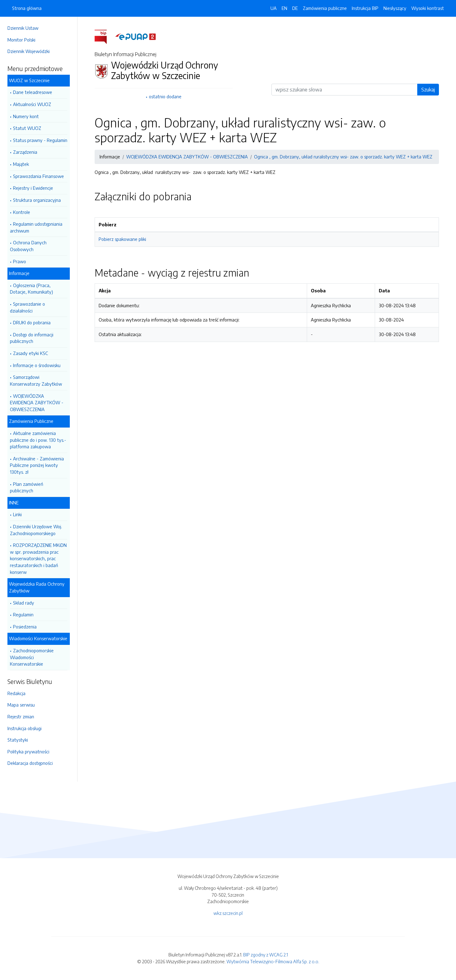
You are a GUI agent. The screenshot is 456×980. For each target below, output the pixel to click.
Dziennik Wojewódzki (28, 51)
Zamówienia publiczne (325, 8)
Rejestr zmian (20, 716)
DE (295, 8)
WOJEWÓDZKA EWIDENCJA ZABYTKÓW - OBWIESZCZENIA (36, 402)
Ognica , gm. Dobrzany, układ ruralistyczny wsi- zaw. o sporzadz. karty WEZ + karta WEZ (343, 156)
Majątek (21, 164)
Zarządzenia (25, 152)
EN (284, 8)
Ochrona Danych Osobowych (28, 246)
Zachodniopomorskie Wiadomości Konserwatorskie (32, 657)
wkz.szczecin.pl (228, 913)
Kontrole (21, 212)
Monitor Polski (21, 39)
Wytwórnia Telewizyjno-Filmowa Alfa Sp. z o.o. (272, 961)
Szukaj (428, 89)
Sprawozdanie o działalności (27, 307)
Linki (17, 514)
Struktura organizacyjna (37, 200)
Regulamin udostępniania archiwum (36, 227)
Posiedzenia (25, 626)
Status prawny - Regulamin (40, 140)
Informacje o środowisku (36, 365)
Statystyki (17, 740)
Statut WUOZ (27, 128)
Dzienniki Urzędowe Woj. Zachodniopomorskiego (36, 530)
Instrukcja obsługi (24, 728)
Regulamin (23, 614)
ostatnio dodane (165, 96)
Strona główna (27, 8)
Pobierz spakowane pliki (122, 239)
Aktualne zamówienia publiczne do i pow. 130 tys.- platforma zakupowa (38, 439)
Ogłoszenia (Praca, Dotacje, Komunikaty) (31, 288)
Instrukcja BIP (365, 8)
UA (273, 8)
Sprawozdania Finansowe (38, 176)
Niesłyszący (394, 8)
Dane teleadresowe (32, 92)
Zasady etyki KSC (30, 353)
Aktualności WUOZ (32, 104)
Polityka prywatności (28, 751)
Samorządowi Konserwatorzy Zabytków (36, 380)
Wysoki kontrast (427, 8)
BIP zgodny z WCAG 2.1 (265, 954)
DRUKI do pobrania (32, 322)
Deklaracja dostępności (30, 763)
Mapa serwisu (21, 704)
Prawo (19, 261)
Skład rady (23, 602)
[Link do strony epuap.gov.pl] (135, 36)
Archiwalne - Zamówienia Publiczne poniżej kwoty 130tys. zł (37, 465)
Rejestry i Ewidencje (33, 188)
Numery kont (26, 116)
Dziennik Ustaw (22, 28)
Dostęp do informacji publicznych (31, 338)
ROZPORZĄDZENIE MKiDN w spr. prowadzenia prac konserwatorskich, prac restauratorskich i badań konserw (38, 558)
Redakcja (16, 693)
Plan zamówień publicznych (26, 487)
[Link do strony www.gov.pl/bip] (104, 36)
